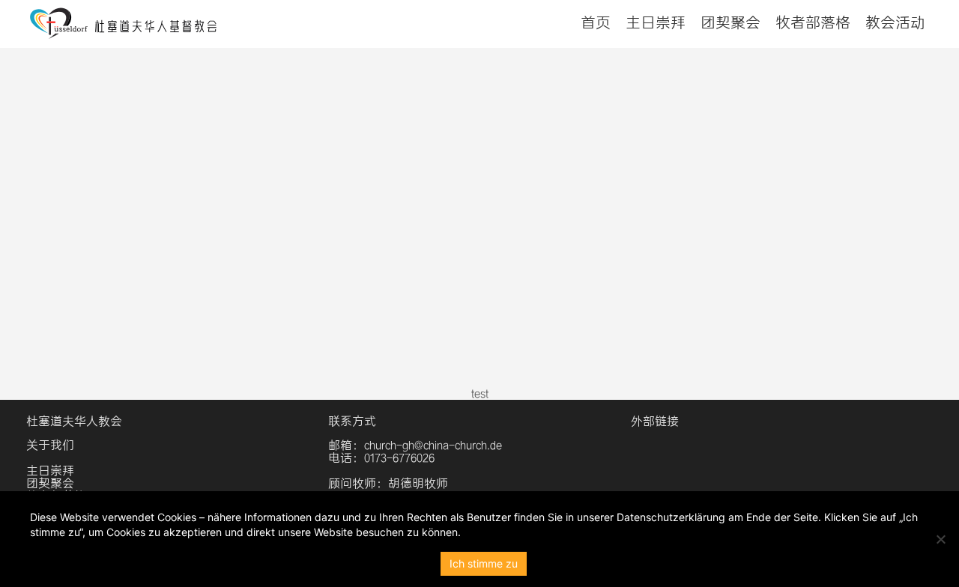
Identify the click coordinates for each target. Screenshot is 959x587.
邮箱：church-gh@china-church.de (415, 445)
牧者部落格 (812, 22)
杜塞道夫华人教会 (74, 421)
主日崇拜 (656, 22)
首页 (596, 22)
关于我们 (50, 445)
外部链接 (655, 421)
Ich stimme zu (484, 563)
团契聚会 (730, 22)
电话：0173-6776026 (381, 457)
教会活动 (895, 22)
